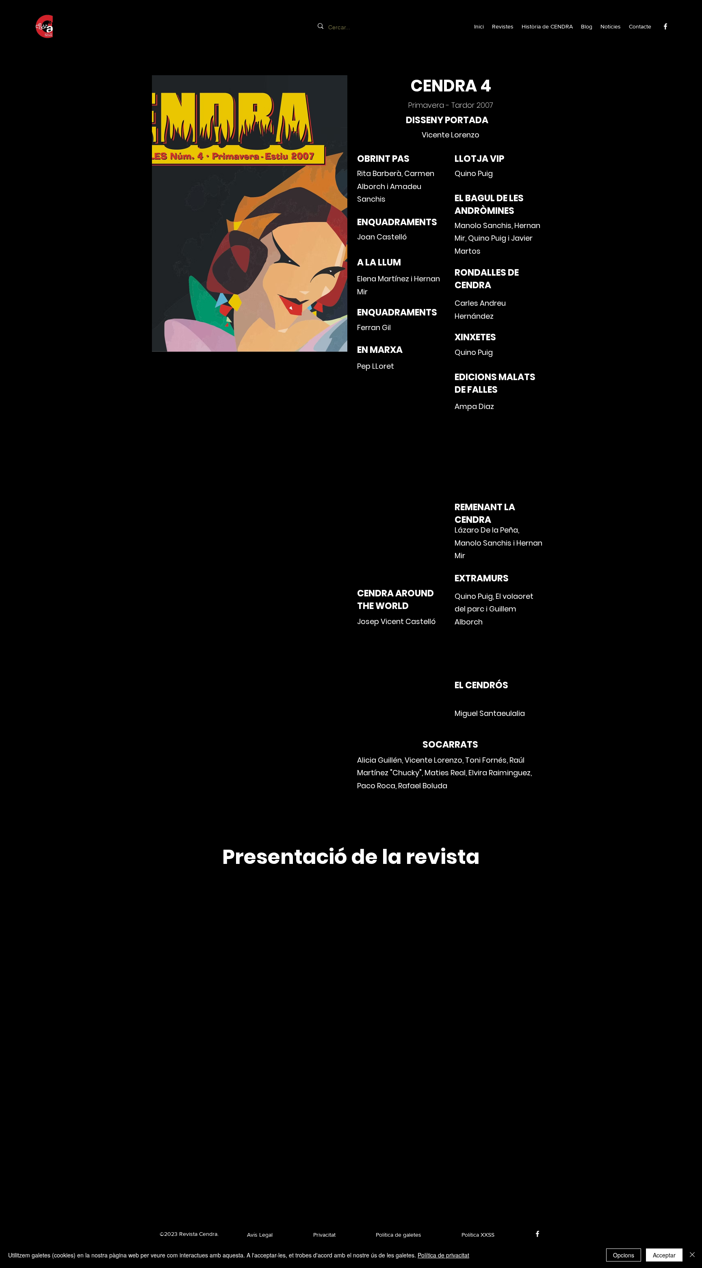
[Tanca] (692, 1254)
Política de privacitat (443, 1255)
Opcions (623, 1255)
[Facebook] (665, 26)
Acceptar (664, 1255)
